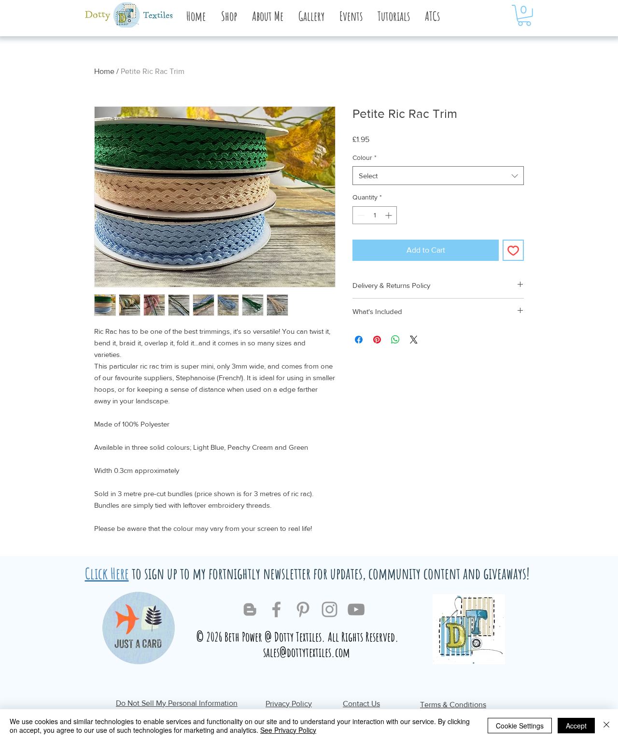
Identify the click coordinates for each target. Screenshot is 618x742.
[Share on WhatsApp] (395, 339)
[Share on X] (414, 339)
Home (104, 71)
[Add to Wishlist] (513, 250)
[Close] (606, 725)
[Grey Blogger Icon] (249, 609)
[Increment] (389, 215)
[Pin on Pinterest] (377, 339)
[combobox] (438, 175)
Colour (364, 157)
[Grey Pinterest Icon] (303, 609)
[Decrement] (360, 215)
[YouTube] (356, 609)
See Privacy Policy (288, 730)
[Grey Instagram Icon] (329, 609)
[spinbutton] (374, 215)
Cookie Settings (520, 725)
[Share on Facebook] (359, 339)
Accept (576, 725)
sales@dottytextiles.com (306, 652)
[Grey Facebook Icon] (276, 609)
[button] (267, 16)
